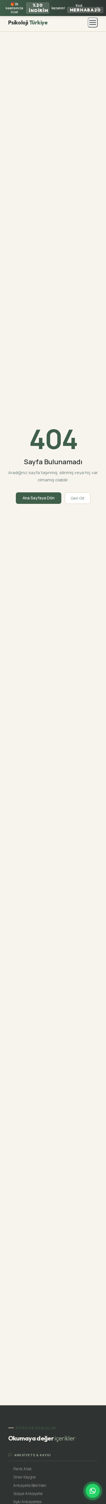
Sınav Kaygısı (24, 1477)
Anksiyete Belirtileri (29, 1485)
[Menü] (93, 22)
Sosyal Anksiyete (27, 1493)
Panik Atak (22, 1468)
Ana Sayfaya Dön (39, 497)
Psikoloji (27, 22)
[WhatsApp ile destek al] (93, 1491)
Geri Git (78, 498)
